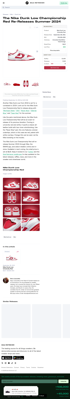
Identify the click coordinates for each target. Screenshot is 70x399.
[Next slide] (37, 51)
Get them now (55, 67)
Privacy (22, 367)
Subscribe (63, 381)
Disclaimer (40, 367)
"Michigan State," (9, 111)
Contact (16, 367)
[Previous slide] (5, 51)
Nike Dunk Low (7, 237)
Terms (28, 367)
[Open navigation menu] (3, 3)
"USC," (18, 111)
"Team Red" (15, 113)
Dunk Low (18, 14)
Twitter (30, 152)
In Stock (41, 395)
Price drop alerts (55, 50)
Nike (11, 14)
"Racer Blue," (25, 111)
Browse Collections (7, 367)
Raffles (28, 395)
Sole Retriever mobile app (12, 154)
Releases (5, 14)
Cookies (33, 367)
